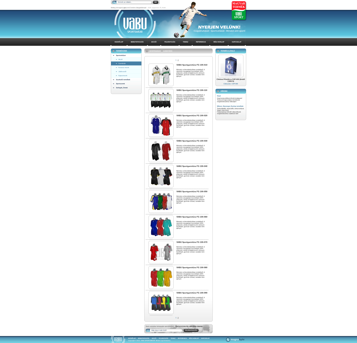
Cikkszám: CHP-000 (231, 84)
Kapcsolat (236, 42)
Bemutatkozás (137, 42)
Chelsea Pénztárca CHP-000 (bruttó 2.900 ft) (231, 80)
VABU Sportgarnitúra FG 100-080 (191, 267)
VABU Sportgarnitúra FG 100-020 (191, 115)
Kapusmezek (122, 75)
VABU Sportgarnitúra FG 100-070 (191, 242)
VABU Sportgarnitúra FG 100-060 (191, 217)
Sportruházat (121, 55)
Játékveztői (122, 71)
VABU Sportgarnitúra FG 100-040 (191, 166)
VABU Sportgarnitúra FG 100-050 (191, 191)
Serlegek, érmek (122, 87)
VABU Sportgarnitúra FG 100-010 (191, 65)
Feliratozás (169, 42)
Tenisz (185, 42)
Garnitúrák (122, 63)
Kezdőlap (119, 42)
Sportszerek (120, 83)
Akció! (154, 42)
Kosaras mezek (123, 67)
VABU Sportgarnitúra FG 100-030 (191, 141)
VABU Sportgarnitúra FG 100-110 (191, 90)
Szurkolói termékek (123, 79)
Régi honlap (219, 42)
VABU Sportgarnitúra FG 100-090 (191, 293)
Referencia (201, 42)
